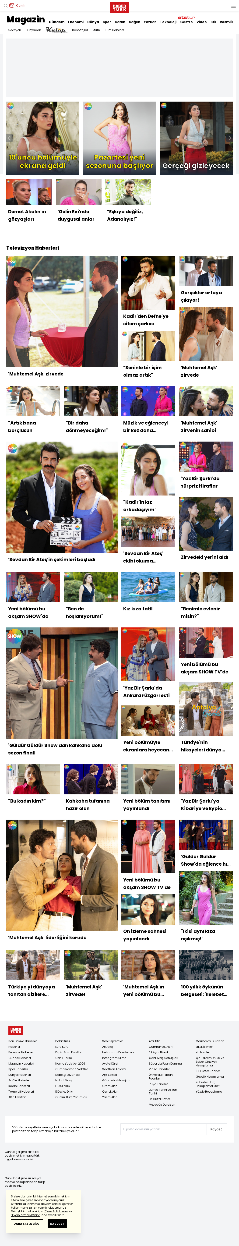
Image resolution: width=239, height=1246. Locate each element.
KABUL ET (57, 1224)
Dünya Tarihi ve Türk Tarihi (163, 1091)
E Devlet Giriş (64, 1092)
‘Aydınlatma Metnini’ (25, 1215)
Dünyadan (33, 30)
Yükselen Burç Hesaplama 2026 (208, 1084)
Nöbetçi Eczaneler (67, 1075)
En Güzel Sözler (159, 1099)
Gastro (186, 22)
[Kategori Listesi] (233, 5)
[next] (230, 138)
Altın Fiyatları (17, 1097)
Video (202, 22)
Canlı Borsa (63, 1058)
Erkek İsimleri (204, 1047)
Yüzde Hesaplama (209, 1092)
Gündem (56, 22)
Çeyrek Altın (110, 1092)
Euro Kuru (61, 1047)
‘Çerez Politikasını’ (56, 1211)
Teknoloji (168, 22)
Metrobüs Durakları (162, 1105)
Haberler (14, 1047)
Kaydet (216, 1129)
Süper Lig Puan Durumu (165, 1063)
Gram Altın (109, 1086)
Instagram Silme (114, 1058)
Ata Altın (155, 1041)
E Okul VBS (62, 1086)
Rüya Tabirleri (158, 1084)
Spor (107, 22)
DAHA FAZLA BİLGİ (27, 1224)
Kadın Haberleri (19, 1086)
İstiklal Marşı (64, 1080)
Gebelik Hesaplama (210, 1077)
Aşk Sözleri (109, 1075)
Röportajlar (80, 30)
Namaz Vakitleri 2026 (70, 1063)
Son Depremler (112, 1041)
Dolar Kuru (62, 1041)
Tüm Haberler (114, 30)
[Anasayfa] (15, 1030)
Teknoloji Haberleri (21, 1092)
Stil (213, 22)
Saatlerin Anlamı (114, 1069)
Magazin (25, 19)
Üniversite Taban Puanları (161, 1076)
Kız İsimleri (203, 1052)
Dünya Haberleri (19, 1075)
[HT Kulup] (56, 30)
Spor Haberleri (18, 1069)
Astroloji (107, 1047)
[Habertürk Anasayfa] (119, 6)
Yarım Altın (109, 1097)
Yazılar (150, 22)
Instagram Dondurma (118, 1052)
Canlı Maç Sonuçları (163, 1058)
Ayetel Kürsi (110, 1063)
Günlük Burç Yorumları (71, 1097)
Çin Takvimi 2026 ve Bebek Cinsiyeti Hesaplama (210, 1061)
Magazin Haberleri (21, 1063)
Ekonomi (76, 22)
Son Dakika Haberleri (22, 1041)
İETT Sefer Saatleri (208, 1071)
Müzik (96, 30)
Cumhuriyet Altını (161, 1047)
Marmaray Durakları (210, 1041)
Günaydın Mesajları (116, 1080)
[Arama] (5, 5)
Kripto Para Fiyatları (68, 1052)
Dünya (93, 22)
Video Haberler (159, 1069)
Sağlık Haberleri (19, 1080)
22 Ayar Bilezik (159, 1052)
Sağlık (134, 22)
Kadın (120, 22)
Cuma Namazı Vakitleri (71, 1069)
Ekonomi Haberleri (21, 1052)
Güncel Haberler (19, 1058)
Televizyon (13, 30)
